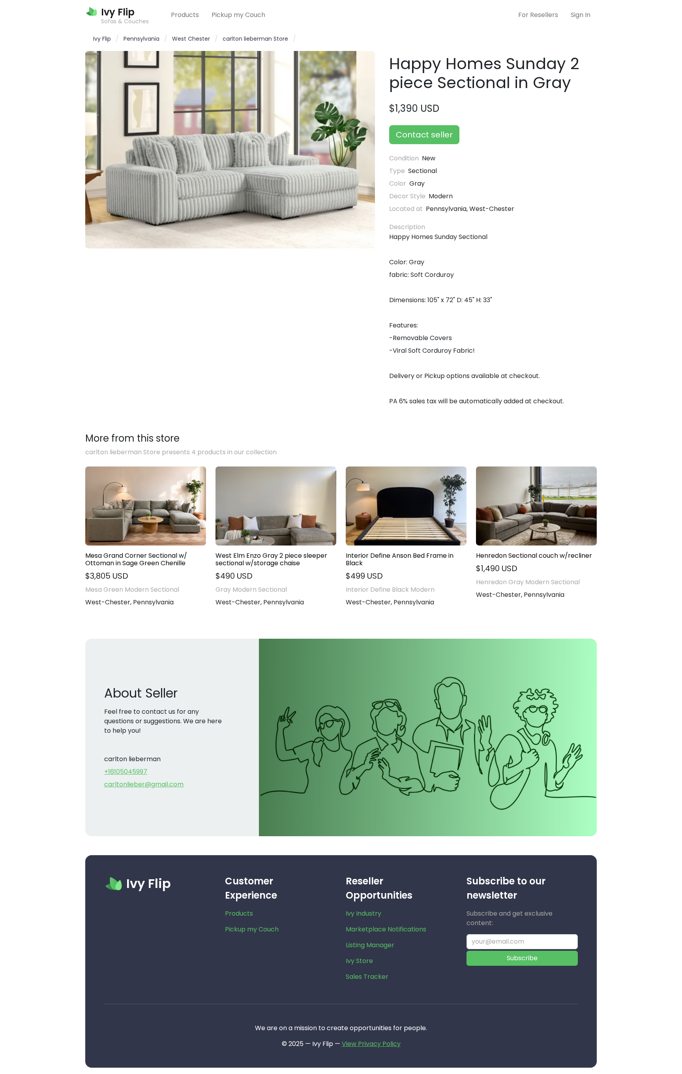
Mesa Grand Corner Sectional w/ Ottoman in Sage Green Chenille (136, 559)
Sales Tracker (367, 976)
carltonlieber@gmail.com (144, 784)
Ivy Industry (363, 913)
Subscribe (522, 958)
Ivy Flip (102, 39)
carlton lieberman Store (255, 39)
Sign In (580, 14)
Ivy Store (359, 960)
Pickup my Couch (238, 14)
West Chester (191, 39)
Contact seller (424, 134)
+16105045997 (125, 771)
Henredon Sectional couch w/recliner (534, 555)
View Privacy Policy (371, 1043)
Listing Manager (370, 945)
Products (185, 14)
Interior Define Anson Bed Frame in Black (399, 559)
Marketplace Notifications (386, 929)
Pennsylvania (141, 39)
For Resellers (538, 14)
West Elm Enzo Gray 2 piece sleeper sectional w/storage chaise (271, 559)
